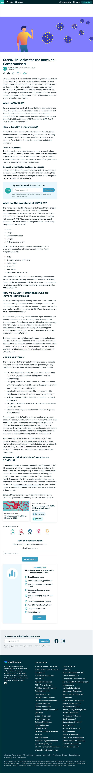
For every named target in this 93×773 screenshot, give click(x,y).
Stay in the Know (44, 765)
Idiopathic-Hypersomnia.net (46, 741)
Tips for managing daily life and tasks (40, 597)
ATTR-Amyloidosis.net (44, 685)
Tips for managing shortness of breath (40, 585)
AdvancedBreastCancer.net (46, 666)
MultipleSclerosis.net (71, 688)
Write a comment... (11, 553)
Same (46, 532)
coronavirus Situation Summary (27, 484)
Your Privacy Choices (60, 755)
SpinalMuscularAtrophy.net (74, 741)
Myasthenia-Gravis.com (72, 691)
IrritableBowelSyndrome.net (46, 750)
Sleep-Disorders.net (71, 734)
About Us (7, 755)
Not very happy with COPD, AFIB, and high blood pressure (43, 508)
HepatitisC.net (41, 728)
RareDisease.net (69, 719)
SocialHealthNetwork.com (73, 738)
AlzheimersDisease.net (44, 676)
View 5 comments (29, 548)
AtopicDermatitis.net (43, 682)
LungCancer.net (69, 666)
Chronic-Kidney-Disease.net (46, 710)
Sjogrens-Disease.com (72, 728)
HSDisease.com (41, 738)
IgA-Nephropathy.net (43, 744)
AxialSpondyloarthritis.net (45, 688)
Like (11, 532)
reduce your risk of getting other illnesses (34, 349)
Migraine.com (68, 685)
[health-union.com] (12, 662)
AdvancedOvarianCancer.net (46, 669)
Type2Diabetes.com (71, 747)
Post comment (30, 559)
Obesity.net (67, 697)
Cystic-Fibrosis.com (43, 716)
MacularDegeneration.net (73, 673)
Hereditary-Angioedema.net (46, 731)
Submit (39, 618)
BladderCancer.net (42, 691)
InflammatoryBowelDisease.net (47, 747)
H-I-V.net (38, 734)
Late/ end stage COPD (36, 608)
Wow (37, 532)
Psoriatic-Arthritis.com (72, 716)
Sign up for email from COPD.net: (29, 185)
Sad (29, 532)
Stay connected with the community (22, 636)
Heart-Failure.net (42, 725)
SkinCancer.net (69, 731)
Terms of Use (23, 196)
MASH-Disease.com (71, 676)
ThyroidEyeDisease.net (72, 744)
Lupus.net (67, 669)
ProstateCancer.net (70, 713)
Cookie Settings (74, 755)
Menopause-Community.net (74, 679)
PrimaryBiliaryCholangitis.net (74, 710)
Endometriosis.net (42, 719)
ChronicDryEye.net (42, 703)
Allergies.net (40, 673)
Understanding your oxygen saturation (39, 591)
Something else (34, 612)
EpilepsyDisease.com (43, 722)
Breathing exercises (36, 577)
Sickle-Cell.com (69, 725)
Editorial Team (14, 67)
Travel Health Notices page (33, 441)
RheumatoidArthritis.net (72, 722)
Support (21, 532)
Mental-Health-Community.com (76, 682)
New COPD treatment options (39, 605)
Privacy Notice (43, 646)
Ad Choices (22, 758)
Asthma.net (39, 679)
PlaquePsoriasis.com (71, 707)
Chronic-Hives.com (43, 707)
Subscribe (86, 2)
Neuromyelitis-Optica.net (73, 694)
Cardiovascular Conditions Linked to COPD (15, 517)
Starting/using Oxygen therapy (40, 581)
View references (10, 527)
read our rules (24, 544)
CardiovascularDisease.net (46, 700)
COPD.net (39, 713)
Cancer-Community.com (45, 697)
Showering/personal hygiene (39, 601)
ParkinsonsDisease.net (72, 703)
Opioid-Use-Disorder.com (73, 700)
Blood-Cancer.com (42, 694)
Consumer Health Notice (42, 755)
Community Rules (10, 758)
